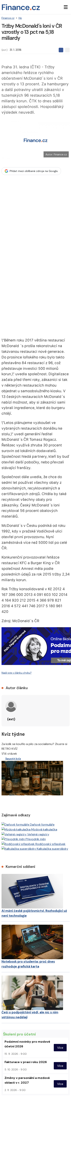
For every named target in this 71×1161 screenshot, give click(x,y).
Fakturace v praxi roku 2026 (26, 1062)
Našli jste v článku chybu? (17, 672)
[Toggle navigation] (65, 7)
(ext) (5, 50)
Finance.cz (8, 18)
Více (60, 1048)
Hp (20, 18)
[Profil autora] (11, 706)
